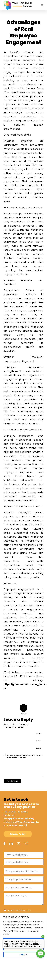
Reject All (23, 954)
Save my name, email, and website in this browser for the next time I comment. (24, 757)
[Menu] (42, 5)
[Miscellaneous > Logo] (20, 5)
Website (38, 748)
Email (38, 741)
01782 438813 (21, 811)
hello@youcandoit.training (19, 818)
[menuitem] (42, 5)
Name (38, 733)
